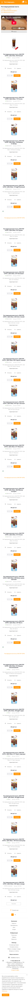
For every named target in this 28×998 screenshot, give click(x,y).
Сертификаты (14, 925)
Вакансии (14, 939)
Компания (14, 921)
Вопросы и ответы (14, 951)
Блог (14, 927)
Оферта (14, 937)
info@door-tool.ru (15, 957)
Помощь (14, 942)
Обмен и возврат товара (14, 949)
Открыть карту (15, 970)
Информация (14, 933)
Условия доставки (14, 945)
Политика (14, 935)
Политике (4, 991)
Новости (14, 923)
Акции (14, 929)
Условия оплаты (14, 947)
